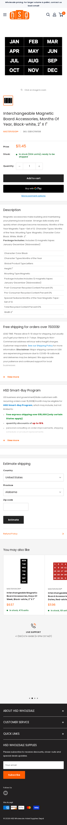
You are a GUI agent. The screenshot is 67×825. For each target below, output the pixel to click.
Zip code (8, 499)
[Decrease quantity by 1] (19, 166)
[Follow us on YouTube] (5, 793)
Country (8, 470)
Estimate (13, 519)
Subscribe (14, 775)
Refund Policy (10, 533)
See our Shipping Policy (40, 345)
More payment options (33, 195)
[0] (61, 15)
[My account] (54, 14)
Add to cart (33, 178)
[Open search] (48, 14)
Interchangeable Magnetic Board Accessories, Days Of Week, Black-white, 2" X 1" (22, 596)
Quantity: (8, 166)
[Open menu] (5, 14)
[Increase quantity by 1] (39, 166)
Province (8, 485)
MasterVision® (10, 131)
